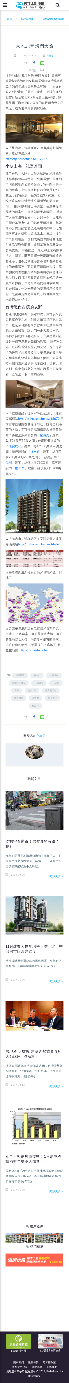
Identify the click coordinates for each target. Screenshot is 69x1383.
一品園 (55, 683)
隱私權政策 (49, 1362)
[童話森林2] (20, 1237)
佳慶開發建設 (18, 683)
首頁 (8, 19)
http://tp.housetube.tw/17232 (26, 159)
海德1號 (32, 690)
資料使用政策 (20, 1367)
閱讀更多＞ (56, 876)
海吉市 (35, 451)
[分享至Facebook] (34, 63)
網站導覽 (37, 1367)
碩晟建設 (20, 675)
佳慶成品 (15, 446)
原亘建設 (52, 698)
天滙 (17, 690)
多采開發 (18, 698)
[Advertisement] (34, 1302)
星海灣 (44, 435)
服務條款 (33, 1362)
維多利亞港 (50, 690)
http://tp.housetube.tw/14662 (39, 544)
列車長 (50, 56)
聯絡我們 (52, 1367)
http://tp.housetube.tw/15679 (39, 418)
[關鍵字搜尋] (57, 5)
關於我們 (18, 1362)
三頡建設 (38, 683)
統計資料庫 (27, 19)
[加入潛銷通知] (34, 1260)
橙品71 (20, 468)
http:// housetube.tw (33, 650)
